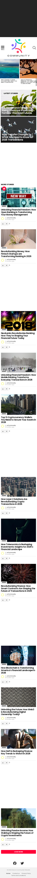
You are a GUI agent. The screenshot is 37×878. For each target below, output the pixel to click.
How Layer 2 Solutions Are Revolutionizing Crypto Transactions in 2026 (14, 501)
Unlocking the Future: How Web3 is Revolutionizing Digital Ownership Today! (17, 712)
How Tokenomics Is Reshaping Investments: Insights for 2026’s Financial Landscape (17, 547)
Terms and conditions (18, 875)
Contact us (16, 873)
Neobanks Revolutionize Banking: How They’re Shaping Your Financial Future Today (18, 335)
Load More (18, 852)
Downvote (7, 224)
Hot (4, 189)
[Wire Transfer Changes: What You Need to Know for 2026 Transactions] (18, 130)
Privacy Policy (26, 873)
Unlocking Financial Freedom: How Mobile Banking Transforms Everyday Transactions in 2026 (18, 377)
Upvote (3, 224)
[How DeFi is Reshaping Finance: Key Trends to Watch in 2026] (18, 739)
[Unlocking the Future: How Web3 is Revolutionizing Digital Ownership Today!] (18, 697)
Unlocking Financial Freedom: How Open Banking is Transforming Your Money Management (18, 212)
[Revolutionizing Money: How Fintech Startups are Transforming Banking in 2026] (18, 239)
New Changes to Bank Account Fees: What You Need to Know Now (9, 81)
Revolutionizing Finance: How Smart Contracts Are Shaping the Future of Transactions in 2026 (18, 588)
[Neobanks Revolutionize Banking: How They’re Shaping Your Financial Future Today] (18, 321)
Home (8, 873)
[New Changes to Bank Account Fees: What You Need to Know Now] (9, 68)
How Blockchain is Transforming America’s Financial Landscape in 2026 (18, 670)
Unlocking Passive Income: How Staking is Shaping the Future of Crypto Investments (17, 833)
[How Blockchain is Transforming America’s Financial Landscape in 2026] (18, 655)
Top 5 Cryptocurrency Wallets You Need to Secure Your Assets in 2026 (18, 420)
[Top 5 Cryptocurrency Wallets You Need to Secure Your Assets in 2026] (18, 404)
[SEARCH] (34, 47)
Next (36, 72)
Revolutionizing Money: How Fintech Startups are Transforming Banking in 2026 (16, 254)
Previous (1, 72)
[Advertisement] (18, 18)
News (4, 206)
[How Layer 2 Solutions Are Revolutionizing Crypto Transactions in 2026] (18, 487)
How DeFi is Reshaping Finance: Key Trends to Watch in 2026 (17, 752)
